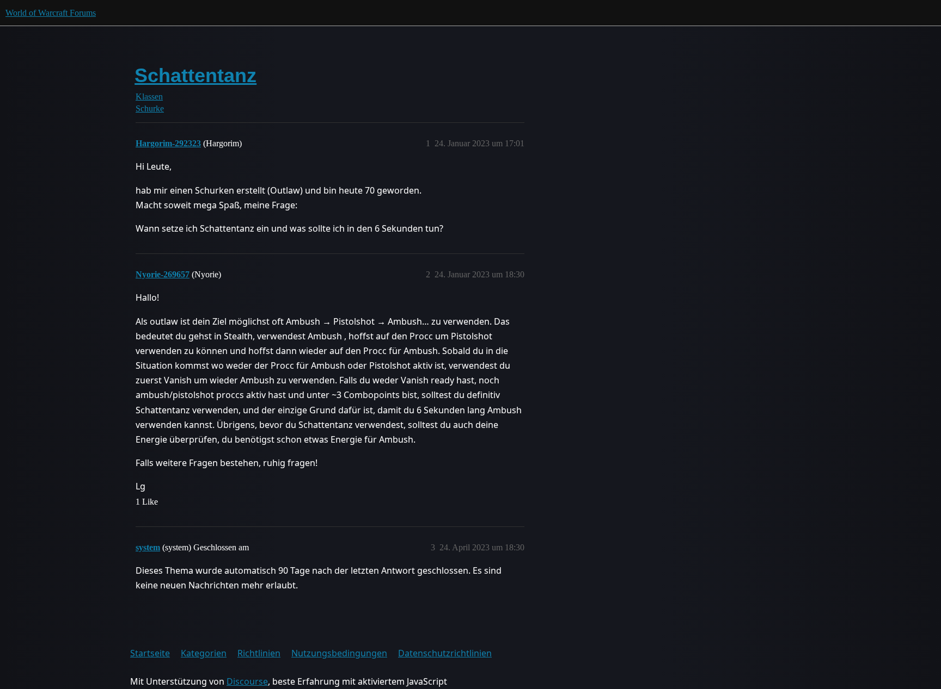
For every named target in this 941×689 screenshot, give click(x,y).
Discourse (247, 681)
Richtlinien (258, 653)
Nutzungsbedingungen (339, 653)
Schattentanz (195, 75)
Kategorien (204, 653)
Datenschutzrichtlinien (445, 653)
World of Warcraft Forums (50, 12)
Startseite (150, 653)
